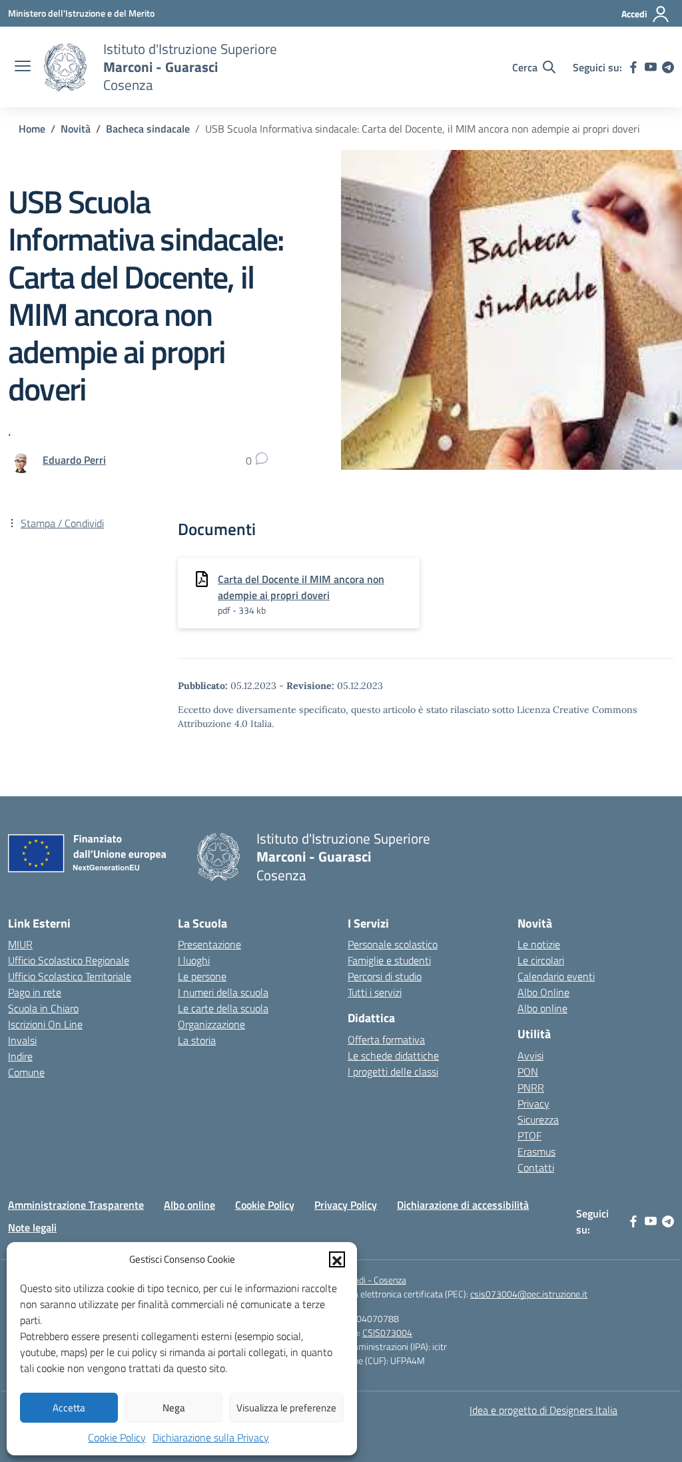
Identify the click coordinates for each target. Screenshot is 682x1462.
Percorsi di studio (385, 976)
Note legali (32, 1227)
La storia (197, 1040)
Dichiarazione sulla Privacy (211, 1437)
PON (527, 1072)
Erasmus (536, 1151)
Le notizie (538, 944)
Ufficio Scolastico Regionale (68, 960)
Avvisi (530, 1056)
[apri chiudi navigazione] (23, 67)
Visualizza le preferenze (286, 1407)
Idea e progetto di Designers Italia (543, 1410)
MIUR (20, 944)
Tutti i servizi (375, 992)
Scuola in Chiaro (43, 1008)
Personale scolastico (393, 944)
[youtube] (651, 67)
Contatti (535, 1167)
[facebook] (633, 67)
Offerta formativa (386, 1040)
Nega (174, 1407)
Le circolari (540, 960)
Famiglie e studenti (389, 960)
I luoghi (194, 960)
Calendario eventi (556, 976)
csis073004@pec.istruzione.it (528, 1294)
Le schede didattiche (393, 1056)
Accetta (69, 1407)
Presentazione (209, 944)
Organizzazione (211, 1024)
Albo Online (543, 992)
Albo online (542, 1008)
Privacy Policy (345, 1205)
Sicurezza (538, 1119)
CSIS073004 (387, 1332)
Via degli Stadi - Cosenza (359, 1280)
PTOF (529, 1135)
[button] (337, 1259)
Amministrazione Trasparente (76, 1205)
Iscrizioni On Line (45, 1024)
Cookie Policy (117, 1437)
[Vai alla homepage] (65, 67)
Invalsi (22, 1040)
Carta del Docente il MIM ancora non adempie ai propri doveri (301, 587)
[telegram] (668, 67)
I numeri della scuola (223, 992)
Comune (26, 1072)
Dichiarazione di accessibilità (463, 1205)
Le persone (202, 976)
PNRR (530, 1088)
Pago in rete (34, 992)
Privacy (533, 1103)
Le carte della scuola (223, 1008)
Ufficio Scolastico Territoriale (69, 976)
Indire (20, 1056)
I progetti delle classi (393, 1072)
